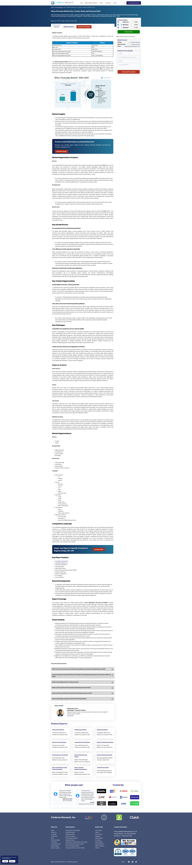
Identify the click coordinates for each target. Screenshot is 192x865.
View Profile (70, 715)
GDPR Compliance (99, 846)
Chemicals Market (70, 834)
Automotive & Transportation (72, 830)
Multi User (125, 24)
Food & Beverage (59, 7)
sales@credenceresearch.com (132, 46)
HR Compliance (99, 842)
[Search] (124, 3)
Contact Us (54, 832)
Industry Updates (55, 847)
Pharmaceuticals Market (71, 838)
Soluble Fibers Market (80, 729)
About (52, 830)
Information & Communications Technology (76, 842)
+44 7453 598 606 (135, 42)
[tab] (56, 26)
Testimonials (54, 836)
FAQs (52, 838)
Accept (5, 861)
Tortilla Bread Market (103, 767)
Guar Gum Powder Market (59, 742)
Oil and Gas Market (70, 836)
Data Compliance (99, 844)
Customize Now (99, 549)
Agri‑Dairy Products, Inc (61, 563)
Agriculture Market (70, 840)
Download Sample (61, 151)
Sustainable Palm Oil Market (82, 742)
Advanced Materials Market (72, 846)
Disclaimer (97, 836)
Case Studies (98, 830)
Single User (126, 22)
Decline (12, 861)
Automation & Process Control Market (75, 847)
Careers (97, 832)
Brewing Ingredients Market (104, 755)
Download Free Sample (128, 72)
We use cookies (5, 857)
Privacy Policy (98, 834)
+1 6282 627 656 (135, 44)
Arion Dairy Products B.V (61, 561)
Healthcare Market (70, 832)
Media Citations (99, 838)
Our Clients (53, 834)
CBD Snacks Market (102, 729)
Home (52, 7)
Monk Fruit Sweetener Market (105, 742)
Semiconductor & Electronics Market (74, 844)
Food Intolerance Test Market (60, 755)
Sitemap (97, 847)
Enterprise (125, 27)
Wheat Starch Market (58, 729)
